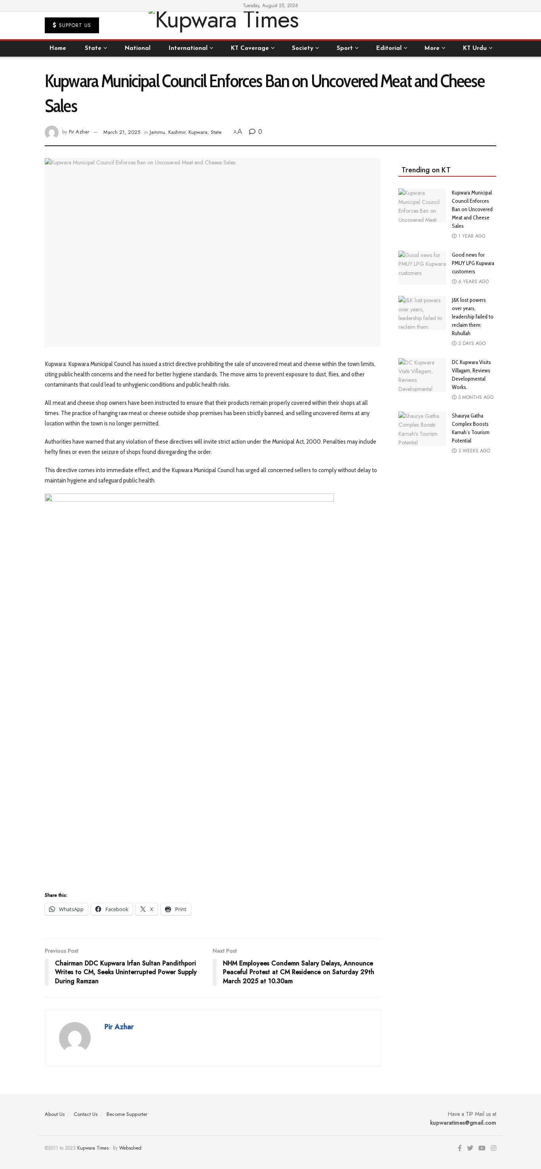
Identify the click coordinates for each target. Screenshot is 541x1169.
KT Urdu (475, 48)
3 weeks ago (473, 450)
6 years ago (473, 281)
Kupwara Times (93, 1148)
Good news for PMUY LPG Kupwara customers (473, 263)
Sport (345, 48)
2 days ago (471, 343)
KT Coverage (250, 48)
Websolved (130, 1148)
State (93, 48)
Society (302, 48)
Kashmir (176, 132)
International (188, 48)
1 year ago (471, 236)
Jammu (157, 132)
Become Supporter (127, 1114)
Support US (74, 25)
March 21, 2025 (121, 132)
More (432, 48)
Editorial (389, 48)
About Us (55, 1114)
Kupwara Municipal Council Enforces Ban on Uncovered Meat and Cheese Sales (472, 209)
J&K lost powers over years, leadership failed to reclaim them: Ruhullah (472, 316)
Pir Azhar (79, 132)
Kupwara (198, 132)
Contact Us (85, 1114)
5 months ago (475, 397)
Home (58, 48)
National (137, 48)
